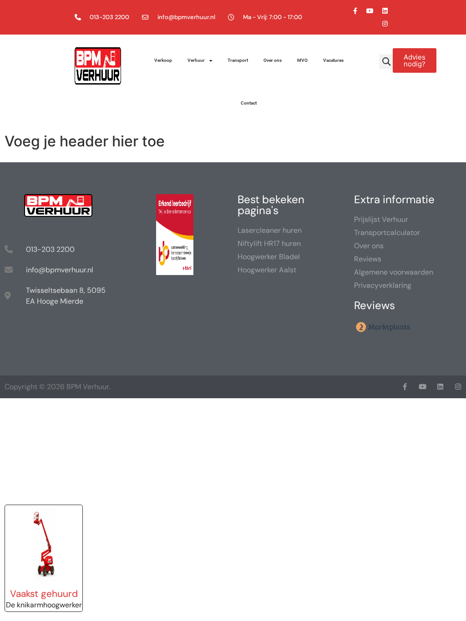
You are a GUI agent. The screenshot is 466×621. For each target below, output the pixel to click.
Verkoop (163, 60)
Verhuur (196, 60)
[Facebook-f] (355, 11)
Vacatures (333, 60)
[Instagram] (385, 23)
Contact (249, 102)
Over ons (272, 60)
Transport (238, 60)
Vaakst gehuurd (44, 593)
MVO (302, 60)
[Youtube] (370, 11)
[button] (386, 61)
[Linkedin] (385, 11)
